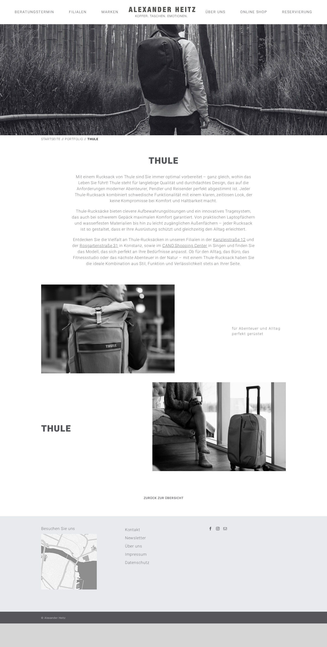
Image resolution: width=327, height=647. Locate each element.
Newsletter (135, 538)
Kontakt (132, 530)
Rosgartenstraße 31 (99, 246)
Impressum (136, 554)
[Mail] (225, 528)
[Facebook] (210, 528)
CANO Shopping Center (184, 246)
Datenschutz (137, 563)
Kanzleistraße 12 (229, 240)
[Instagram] (218, 528)
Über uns (133, 546)
